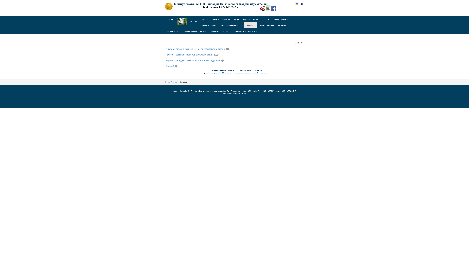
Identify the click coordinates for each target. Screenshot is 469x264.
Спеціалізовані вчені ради (230, 25)
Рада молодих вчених (222, 19)
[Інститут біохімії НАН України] (216, 6)
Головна (170, 19)
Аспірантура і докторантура (220, 31)
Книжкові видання (209, 25)
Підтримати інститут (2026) (246, 31)
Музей (236, 19)
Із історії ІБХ (172, 31)
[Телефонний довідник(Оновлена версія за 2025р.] (263, 8)
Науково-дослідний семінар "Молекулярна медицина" (193, 60)
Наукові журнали (280, 19)
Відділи (205, 19)
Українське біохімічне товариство (256, 19)
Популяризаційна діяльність (193, 31)
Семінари (250, 25)
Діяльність (282, 25)
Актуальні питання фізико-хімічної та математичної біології (195, 48)
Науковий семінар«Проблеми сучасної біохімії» (189, 54)
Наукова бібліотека (266, 25)
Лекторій (169, 66)
